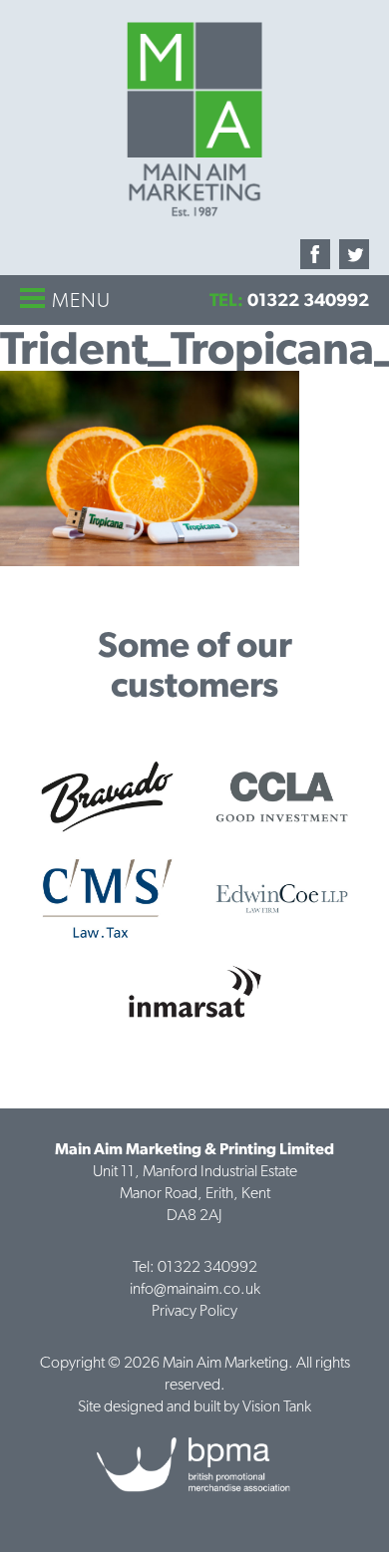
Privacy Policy (194, 1310)
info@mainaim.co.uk (195, 1288)
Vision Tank (276, 1406)
